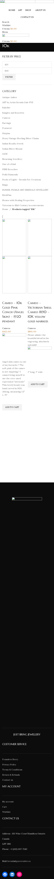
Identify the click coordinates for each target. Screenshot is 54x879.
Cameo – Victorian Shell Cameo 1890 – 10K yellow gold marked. (40, 312)
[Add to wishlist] (6, 400)
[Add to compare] (6, 297)
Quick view (6, 414)
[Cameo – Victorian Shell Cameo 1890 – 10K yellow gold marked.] (40, 237)
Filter (9, 77)
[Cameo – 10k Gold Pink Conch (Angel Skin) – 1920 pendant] (14, 237)
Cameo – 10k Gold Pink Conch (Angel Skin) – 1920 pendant (13, 312)
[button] (12, 407)
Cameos (6, 328)
